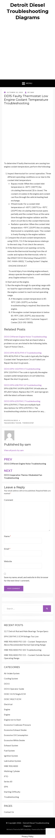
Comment (8, 500)
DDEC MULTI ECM (12, 699)
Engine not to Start (12, 720)
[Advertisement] (27, 51)
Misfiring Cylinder (12, 771)
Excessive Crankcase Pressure (17, 725)
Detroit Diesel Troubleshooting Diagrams (27, 11)
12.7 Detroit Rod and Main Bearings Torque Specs (26, 631)
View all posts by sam (14, 450)
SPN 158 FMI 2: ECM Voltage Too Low (21, 636)
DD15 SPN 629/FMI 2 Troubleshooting (22, 401)
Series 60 (8, 781)
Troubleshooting (11, 797)
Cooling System (11, 678)
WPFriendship (25, 829)
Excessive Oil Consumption (16, 735)
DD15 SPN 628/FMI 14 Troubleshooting (23, 385)
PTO (6, 776)
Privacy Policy (27, 836)
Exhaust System (11, 745)
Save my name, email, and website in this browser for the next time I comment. (26, 579)
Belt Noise (16, 423)
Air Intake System (11, 673)
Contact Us (9, 812)
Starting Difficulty (12, 792)
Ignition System (11, 756)
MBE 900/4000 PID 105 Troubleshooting (22, 650)
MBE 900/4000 (11, 766)
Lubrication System (12, 761)
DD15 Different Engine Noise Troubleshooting (25, 336)
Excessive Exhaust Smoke (15, 730)
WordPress (44, 829)
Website (8, 561)
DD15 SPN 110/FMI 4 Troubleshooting (22, 369)
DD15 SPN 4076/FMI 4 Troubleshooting (23, 352)
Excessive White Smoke (14, 740)
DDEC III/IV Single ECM (15, 694)
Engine (7, 709)
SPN (6, 786)
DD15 (15, 420)
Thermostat (28, 423)
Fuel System (9, 750)
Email (7, 548)
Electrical (8, 704)
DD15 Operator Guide (14, 689)
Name (7, 536)
